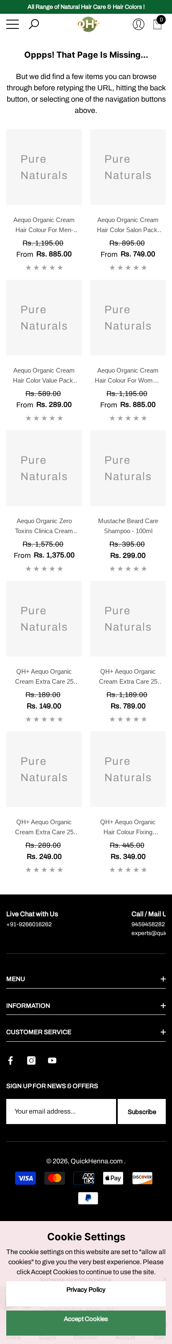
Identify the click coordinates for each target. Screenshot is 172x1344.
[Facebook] (10, 1060)
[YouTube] (52, 1060)
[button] (34, 24)
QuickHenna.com (97, 1161)
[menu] (12, 24)
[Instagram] (31, 1060)
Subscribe (142, 1112)
